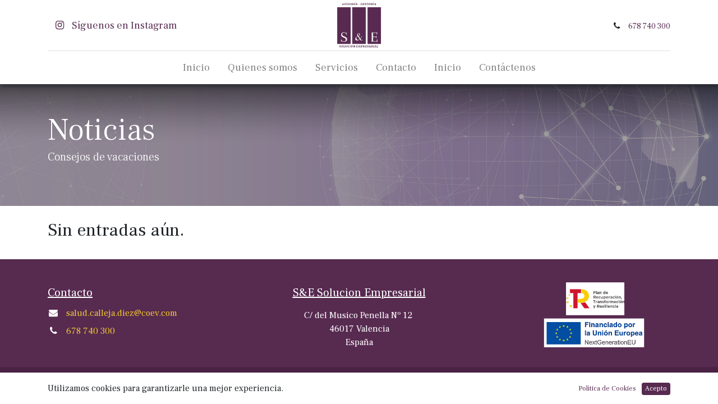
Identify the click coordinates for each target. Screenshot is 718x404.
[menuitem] (196, 67)
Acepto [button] (656, 388)
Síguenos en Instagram (123, 25)
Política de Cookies (607, 388)
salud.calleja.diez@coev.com (121, 313)
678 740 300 (649, 26)
